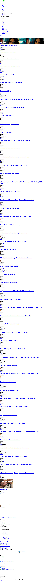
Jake (0, 103)
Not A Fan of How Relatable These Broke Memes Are (15, 315)
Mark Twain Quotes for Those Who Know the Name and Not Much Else (21, 307)
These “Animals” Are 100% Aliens (10, 439)
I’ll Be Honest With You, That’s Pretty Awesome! (14, 406)
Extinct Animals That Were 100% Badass (12, 107)
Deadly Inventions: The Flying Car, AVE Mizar (14, 456)
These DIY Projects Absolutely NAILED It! (12, 349)
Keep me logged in (3, 567)
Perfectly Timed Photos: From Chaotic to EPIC (14, 165)
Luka (0, 63)
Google (2, 561)
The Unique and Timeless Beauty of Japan (9, 59)
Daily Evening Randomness (8, 249)
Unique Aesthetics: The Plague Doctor (8, 45)
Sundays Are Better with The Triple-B (11, 82)
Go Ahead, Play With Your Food (9, 324)
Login (2, 559)
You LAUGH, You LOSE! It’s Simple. (8, 52)
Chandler (1, 95)
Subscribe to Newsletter (3, 526)
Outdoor (3, 25)
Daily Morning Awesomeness (8, 365)
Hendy (2, 41)
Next (2, 521)
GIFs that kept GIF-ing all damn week (11, 39)
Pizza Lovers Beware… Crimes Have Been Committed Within (18, 398)
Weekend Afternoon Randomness (10, 66)
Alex (0, 212)
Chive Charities (5, 539)
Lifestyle (3, 23)
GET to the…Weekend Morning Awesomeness (13, 233)
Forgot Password (3, 568)
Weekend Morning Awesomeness (9, 124)
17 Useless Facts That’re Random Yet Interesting (14, 448)
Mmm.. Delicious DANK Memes (9, 173)
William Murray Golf (6, 538)
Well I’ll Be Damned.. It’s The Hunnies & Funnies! (15, 140)
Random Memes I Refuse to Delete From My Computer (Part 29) (19, 373)
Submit (1, 35)
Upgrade (1, 580)
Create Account (2, 576)
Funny (2, 3)
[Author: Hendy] (1, 41)
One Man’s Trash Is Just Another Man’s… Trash (14, 157)
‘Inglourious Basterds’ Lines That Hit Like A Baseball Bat (17, 291)
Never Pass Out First (6, 132)
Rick (0, 128)
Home (2, 20)
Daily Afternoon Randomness (8, 282)
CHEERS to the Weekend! (8, 274)
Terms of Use (5, 533)
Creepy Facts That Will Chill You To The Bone (13, 241)
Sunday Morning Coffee (7, 115)
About (4, 531)
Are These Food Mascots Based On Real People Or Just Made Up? (19, 357)
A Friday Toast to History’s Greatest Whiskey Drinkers (16, 258)
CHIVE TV (3, 33)
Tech (2, 5)
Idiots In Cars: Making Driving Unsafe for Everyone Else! (17, 473)
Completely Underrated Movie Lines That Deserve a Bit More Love (19, 431)
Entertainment (4, 4)
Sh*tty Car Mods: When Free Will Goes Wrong (14, 332)
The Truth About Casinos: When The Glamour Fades (15, 216)
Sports (2, 26)
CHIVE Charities (4, 32)
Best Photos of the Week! (7, 74)
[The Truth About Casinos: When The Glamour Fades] (22, 512)
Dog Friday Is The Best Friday (9, 340)
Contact (4, 532)
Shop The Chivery (4, 6)
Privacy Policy (5, 534)
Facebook (10, 561)
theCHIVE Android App (5, 31)
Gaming (3, 24)
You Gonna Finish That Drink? (9, 390)
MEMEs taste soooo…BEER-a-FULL (11, 299)
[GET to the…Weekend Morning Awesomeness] (22, 498)
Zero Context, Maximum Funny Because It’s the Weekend (17, 200)
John (0, 70)
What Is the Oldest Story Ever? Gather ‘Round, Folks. (16, 464)
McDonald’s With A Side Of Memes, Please (12, 423)
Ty (0, 204)
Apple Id (13, 561)
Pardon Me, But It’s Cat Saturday (10, 208)
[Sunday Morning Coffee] (22, 483)
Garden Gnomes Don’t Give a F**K (10, 191)
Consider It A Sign (5, 91)
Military (3, 22)
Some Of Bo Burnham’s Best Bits (9, 266)
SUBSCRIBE (4, 14)
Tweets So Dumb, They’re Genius (10, 225)
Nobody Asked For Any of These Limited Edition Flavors (16, 99)
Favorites (3, 28)
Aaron (1, 49)
